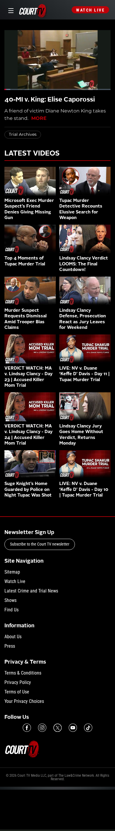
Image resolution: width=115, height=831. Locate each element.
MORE (39, 118)
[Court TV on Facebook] (27, 728)
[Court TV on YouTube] (73, 728)
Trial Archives (23, 134)
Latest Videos (32, 153)
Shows (10, 600)
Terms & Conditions (22, 673)
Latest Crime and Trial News (31, 591)
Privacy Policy (17, 682)
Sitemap (12, 572)
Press (9, 646)
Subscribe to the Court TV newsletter (39, 544)
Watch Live (90, 10)
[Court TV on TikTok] (88, 728)
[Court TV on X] (57, 728)
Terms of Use (16, 692)
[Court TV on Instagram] (42, 728)
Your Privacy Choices (24, 701)
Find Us (11, 610)
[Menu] (10, 10)
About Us (13, 636)
